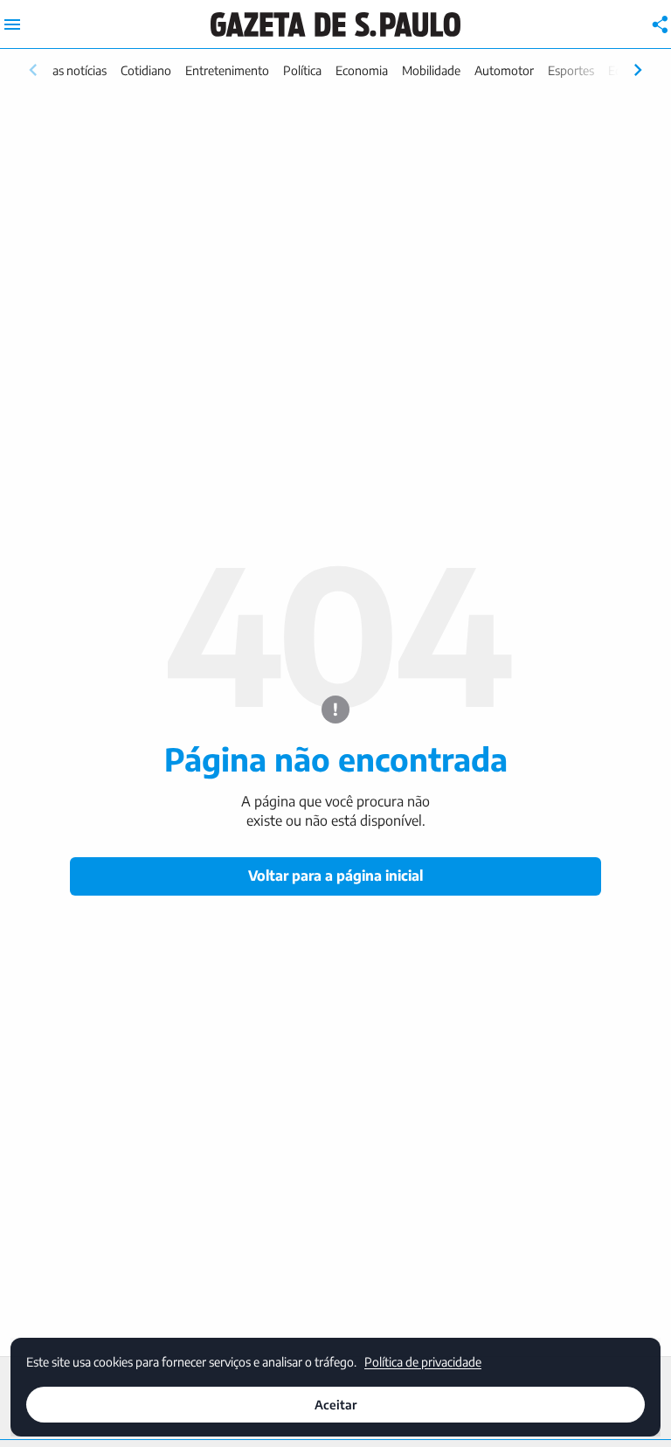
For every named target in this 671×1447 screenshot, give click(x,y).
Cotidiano (146, 70)
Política (302, 70)
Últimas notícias (65, 70)
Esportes (571, 70)
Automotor (504, 70)
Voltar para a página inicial (335, 875)
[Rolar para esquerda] (33, 70)
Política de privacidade (422, 1361)
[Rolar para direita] (638, 70)
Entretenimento (227, 70)
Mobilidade (431, 70)
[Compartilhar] (660, 24)
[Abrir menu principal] (12, 24)
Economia (362, 70)
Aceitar (335, 1404)
